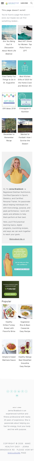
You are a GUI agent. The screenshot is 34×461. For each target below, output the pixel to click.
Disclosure (14, 453)
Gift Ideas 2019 (9, 108)
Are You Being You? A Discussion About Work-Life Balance (9, 47)
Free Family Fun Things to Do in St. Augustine (9, 79)
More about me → (17, 239)
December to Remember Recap (8, 137)
